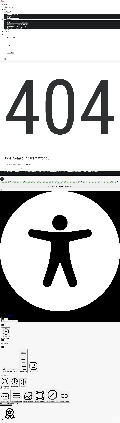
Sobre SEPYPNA (8, 7)
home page (28, 164)
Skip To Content (4, 403)
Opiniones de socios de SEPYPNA (16, 26)
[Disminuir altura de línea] (2, 347)
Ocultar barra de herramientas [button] (9, 321)
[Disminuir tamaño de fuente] (2, 325)
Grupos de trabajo (8, 11)
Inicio (5, 4)
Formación (6, 9)
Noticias (6, 6)
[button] (22, 168)
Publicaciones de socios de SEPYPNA (17, 23)
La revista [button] (6, 13)
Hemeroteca (10, 16)
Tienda (9, 21)
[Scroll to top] (2, 179)
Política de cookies (92, 171)
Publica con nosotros (13, 18)
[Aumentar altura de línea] (2, 340)
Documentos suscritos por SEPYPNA (17, 24)
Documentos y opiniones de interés (16, 28)
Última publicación (12, 14)
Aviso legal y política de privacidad (77, 171)
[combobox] (60, 185)
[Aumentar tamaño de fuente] (2, 318)
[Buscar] (60, 168)
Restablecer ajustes (6, 405)
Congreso (6, 29)
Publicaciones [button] (7, 19)
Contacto (6, 31)
